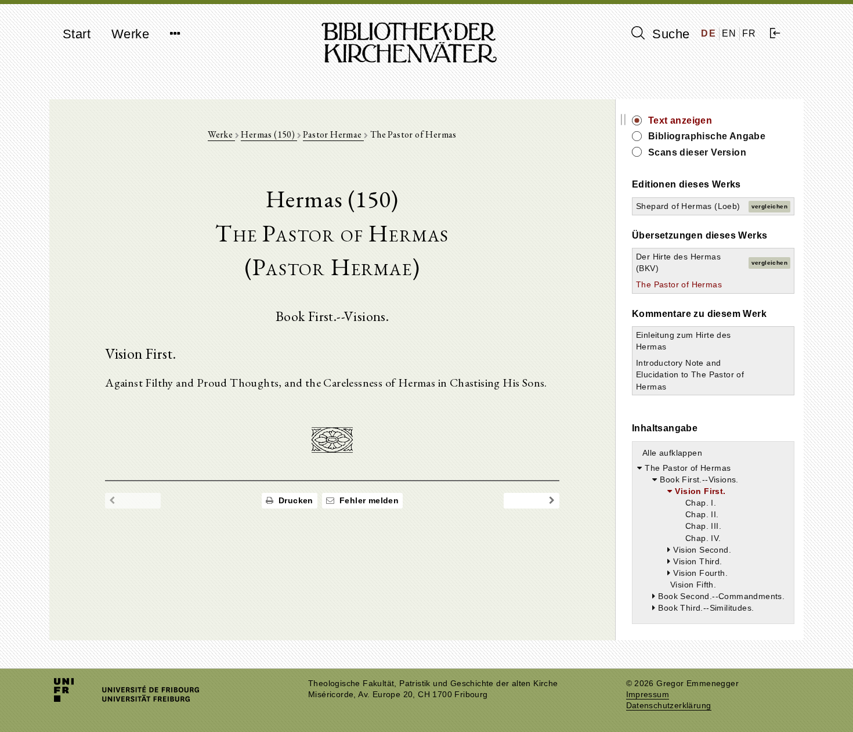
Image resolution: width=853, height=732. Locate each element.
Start (77, 34)
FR (749, 33)
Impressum (648, 694)
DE (708, 33)
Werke (130, 34)
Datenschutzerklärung (668, 705)
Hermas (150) (269, 134)
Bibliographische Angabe (706, 136)
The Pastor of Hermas (679, 284)
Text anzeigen (680, 120)
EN (729, 33)
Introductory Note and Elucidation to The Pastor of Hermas (690, 374)
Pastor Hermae (333, 134)
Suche (669, 34)
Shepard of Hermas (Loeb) (688, 206)
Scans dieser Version (697, 152)
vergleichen (769, 206)
